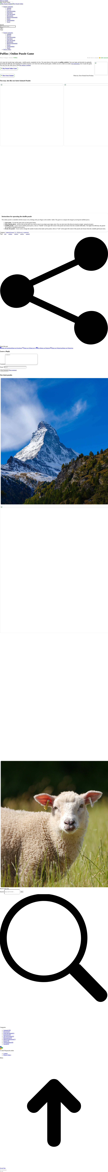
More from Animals (8, 75)
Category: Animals (8, 57)
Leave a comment (24, 232)
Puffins (15, 57)
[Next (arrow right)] (2, 1171)
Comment (2, 364)
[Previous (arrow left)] (0, 1171)
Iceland (16, 234)
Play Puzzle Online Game (9, 68)
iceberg (10, 234)
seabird (28, 234)
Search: (2, 891)
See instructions (75, 63)
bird (5, 234)
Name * (2, 367)
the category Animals (25, 65)
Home (1, 57)
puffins (22, 234)
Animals (8, 232)
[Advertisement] (50, 1015)
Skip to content (4, 0)
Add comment (104, 57)
